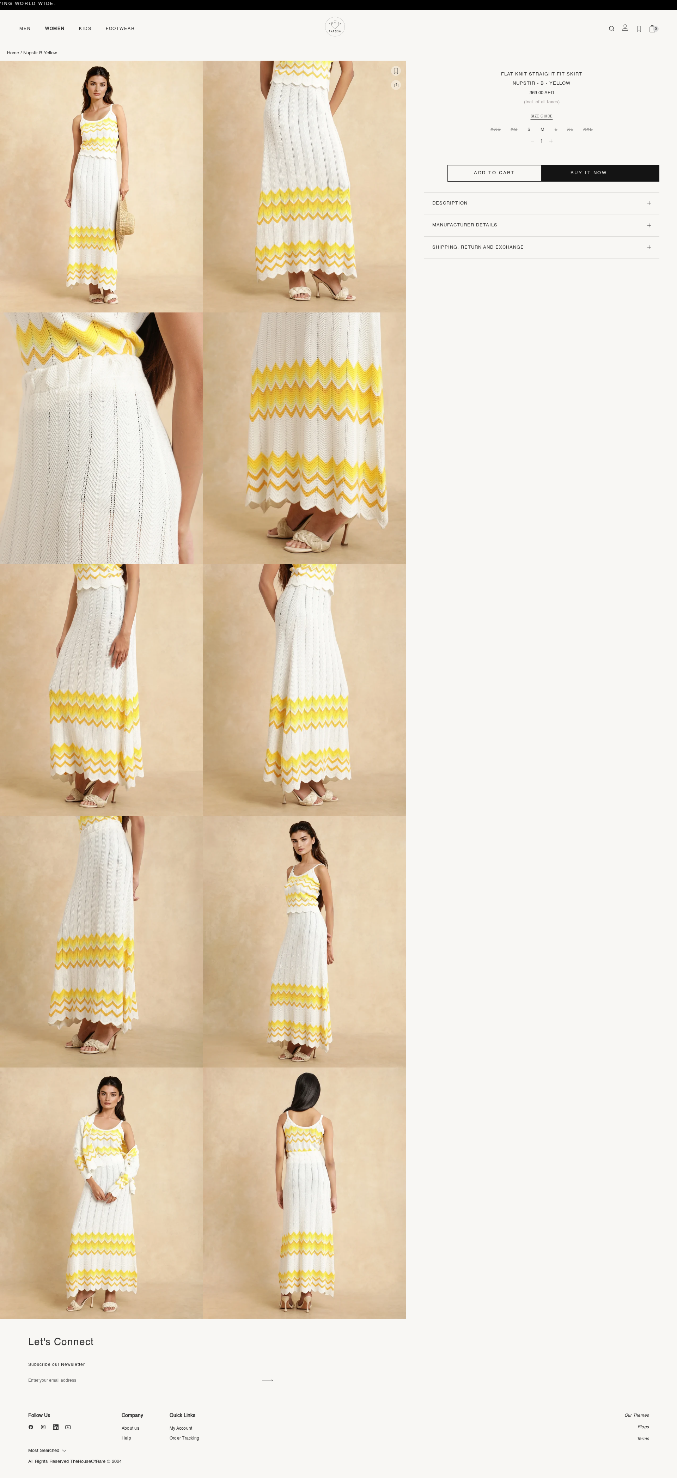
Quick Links (182, 1415)
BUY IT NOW (589, 173)
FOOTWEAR (120, 29)
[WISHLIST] (639, 29)
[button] (396, 71)
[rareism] (335, 27)
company (132, 1415)
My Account (181, 1429)
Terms (643, 1439)
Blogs (643, 1427)
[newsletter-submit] (267, 1380)
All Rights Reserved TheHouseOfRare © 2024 (75, 1461)
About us (130, 1429)
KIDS (85, 29)
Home (13, 53)
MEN (25, 29)
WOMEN (55, 29)
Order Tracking (184, 1438)
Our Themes (636, 1415)
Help (126, 1438)
